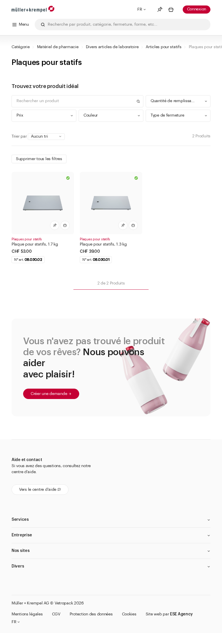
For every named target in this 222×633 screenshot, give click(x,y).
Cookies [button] (129, 614)
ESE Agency (181, 614)
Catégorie (20, 47)
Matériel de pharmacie (58, 47)
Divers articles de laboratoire (112, 47)
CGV (56, 614)
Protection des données (91, 614)
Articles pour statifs (163, 47)
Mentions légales (27, 614)
